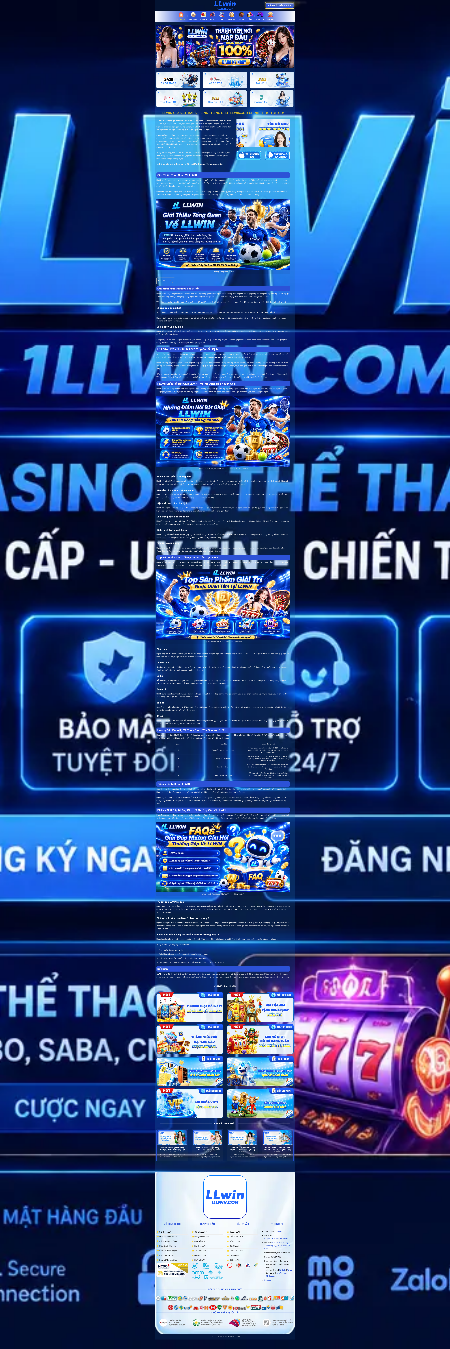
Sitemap (267, 1289)
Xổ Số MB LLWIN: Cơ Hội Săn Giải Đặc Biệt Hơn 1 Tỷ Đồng (242, 1158)
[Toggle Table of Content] (169, 290)
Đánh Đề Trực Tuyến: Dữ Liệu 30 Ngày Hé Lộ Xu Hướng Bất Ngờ (172, 1158)
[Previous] (162, 46)
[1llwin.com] (225, 5)
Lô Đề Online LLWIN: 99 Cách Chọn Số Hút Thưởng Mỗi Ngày (277, 1158)
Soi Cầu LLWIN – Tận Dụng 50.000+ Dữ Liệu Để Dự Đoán (207, 1158)
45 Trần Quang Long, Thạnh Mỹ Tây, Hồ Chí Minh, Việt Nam (277, 1255)
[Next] (288, 46)
